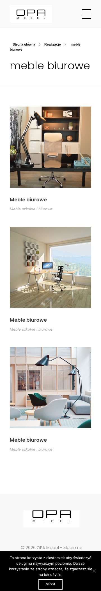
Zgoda (50, 584)
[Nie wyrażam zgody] (94, 571)
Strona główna (24, 44)
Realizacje (52, 44)
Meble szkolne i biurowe (31, 209)
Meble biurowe (28, 199)
